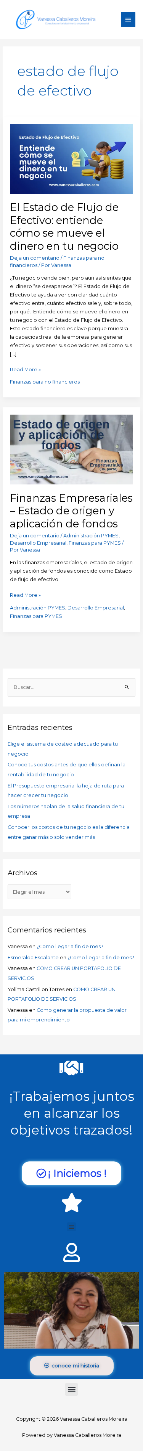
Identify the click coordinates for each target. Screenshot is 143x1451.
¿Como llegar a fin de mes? (70, 946)
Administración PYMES (91, 536)
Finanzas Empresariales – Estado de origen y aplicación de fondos (71, 511)
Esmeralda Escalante (33, 957)
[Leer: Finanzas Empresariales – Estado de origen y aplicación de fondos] (71, 449)
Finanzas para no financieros (45, 382)
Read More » (25, 369)
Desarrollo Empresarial (38, 543)
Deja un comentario (34, 258)
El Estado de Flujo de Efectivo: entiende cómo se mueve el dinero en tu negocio (64, 226)
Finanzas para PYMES (95, 543)
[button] (71, 1226)
